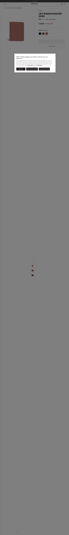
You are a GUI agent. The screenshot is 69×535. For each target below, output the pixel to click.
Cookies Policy (39, 65)
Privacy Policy (30, 65)
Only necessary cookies (32, 69)
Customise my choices (44, 69)
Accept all (21, 69)
